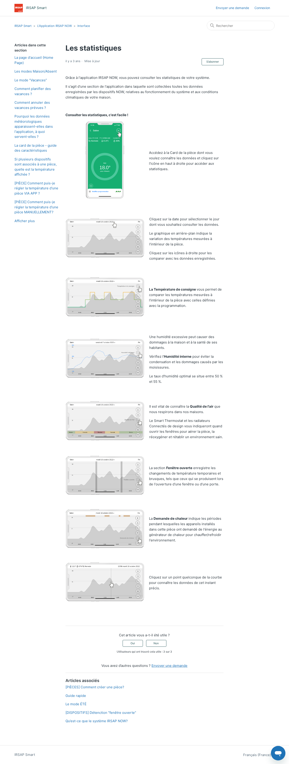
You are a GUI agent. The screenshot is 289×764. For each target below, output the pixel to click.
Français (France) (257, 755)
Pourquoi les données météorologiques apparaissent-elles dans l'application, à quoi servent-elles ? (33, 126)
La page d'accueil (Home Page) (33, 60)
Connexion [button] (262, 8)
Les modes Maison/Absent (35, 71)
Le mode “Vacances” (30, 80)
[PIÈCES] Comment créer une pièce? (94, 687)
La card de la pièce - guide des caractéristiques (35, 148)
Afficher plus (24, 221)
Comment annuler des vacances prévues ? (32, 105)
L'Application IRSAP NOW (54, 26)
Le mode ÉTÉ (75, 704)
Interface (83, 26)
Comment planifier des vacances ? (32, 91)
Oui (133, 643)
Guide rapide (75, 695)
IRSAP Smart (23, 26)
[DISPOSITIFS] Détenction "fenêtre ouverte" (100, 712)
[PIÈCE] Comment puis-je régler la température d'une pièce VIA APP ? (36, 188)
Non (156, 643)
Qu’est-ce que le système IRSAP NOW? (96, 721)
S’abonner (212, 61)
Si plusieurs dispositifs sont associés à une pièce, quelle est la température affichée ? (35, 167)
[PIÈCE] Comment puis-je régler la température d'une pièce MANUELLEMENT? (36, 207)
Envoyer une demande (232, 8)
